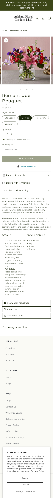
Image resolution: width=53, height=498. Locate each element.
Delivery (9, 140)
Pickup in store (24, 140)
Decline (25, 485)
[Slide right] (32, 90)
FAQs (8, 401)
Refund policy (11, 431)
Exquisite (10, 124)
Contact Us (10, 407)
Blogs (8, 383)
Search (8, 377)
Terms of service (13, 443)
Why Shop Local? (13, 413)
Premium (41, 118)
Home (4, 31)
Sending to (11, 144)
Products (9, 354)
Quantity (6, 129)
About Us (9, 360)
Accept (25, 478)
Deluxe (25, 118)
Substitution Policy (14, 437)
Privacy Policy (37, 471)
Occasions (10, 348)
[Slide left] (21, 90)
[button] (37, 18)
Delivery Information (15, 419)
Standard (10, 118)
